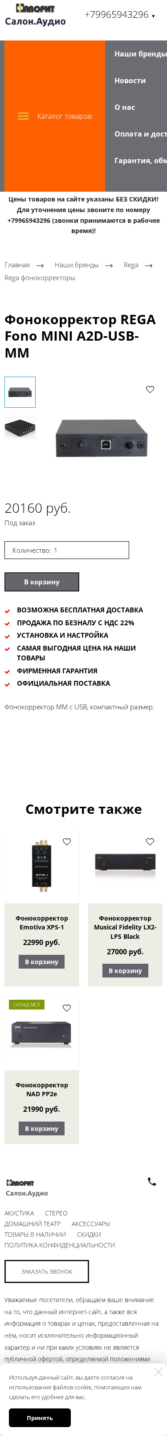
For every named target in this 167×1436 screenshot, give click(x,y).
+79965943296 (120, 14)
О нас (124, 107)
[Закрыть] (159, 1372)
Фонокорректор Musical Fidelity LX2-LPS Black (125, 927)
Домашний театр (32, 1223)
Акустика (19, 1213)
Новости (130, 80)
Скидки (89, 1234)
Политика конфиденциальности (59, 1245)
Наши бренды (77, 264)
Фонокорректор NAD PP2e (42, 1089)
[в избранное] (150, 389)
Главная (17, 264)
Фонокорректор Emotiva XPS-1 (42, 922)
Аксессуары (91, 1223)
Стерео (56, 1213)
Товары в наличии (35, 1234)
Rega (132, 264)
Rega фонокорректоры (39, 277)
